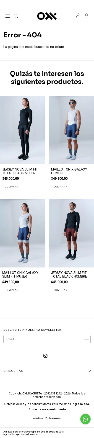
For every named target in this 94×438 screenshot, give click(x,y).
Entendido (81, 433)
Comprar (60, 186)
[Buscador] (15, 16)
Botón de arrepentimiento (47, 409)
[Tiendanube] (47, 418)
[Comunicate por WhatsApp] (85, 419)
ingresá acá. (81, 404)
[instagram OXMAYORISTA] (45, 356)
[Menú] (7, 16)
